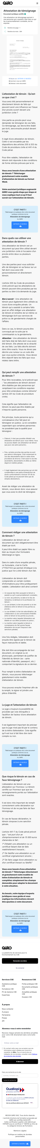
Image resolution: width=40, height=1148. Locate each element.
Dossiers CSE (27, 997)
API (3, 1021)
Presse (4, 1018)
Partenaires (6, 1015)
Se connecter (20, 968)
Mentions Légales (20, 1131)
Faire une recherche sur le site (11, 1072)
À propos (5, 1012)
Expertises (6, 995)
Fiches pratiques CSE (30, 984)
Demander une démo (20, 961)
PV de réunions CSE (9, 992)
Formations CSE (8, 989)
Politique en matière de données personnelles (20, 1135)
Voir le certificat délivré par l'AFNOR (17, 1103)
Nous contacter (7, 1009)
